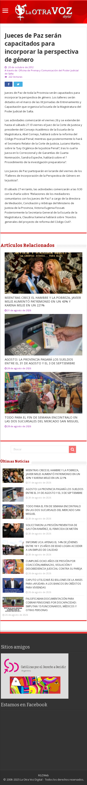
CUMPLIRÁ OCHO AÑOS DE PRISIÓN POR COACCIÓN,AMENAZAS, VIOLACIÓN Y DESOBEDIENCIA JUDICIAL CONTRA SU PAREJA (54, 564)
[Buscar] (72, 449)
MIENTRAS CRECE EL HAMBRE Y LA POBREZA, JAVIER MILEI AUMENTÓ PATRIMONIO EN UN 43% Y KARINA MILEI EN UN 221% (43, 301)
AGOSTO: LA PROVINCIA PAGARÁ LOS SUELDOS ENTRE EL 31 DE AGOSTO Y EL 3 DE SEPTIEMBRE (40, 361)
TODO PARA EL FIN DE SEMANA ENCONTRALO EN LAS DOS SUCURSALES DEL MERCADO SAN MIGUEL (42, 419)
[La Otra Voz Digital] (43, 11)
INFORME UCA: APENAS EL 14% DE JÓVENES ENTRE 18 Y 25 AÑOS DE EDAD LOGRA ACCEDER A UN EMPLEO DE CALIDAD (54, 546)
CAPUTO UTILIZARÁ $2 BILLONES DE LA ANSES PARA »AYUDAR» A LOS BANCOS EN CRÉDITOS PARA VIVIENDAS (54, 583)
